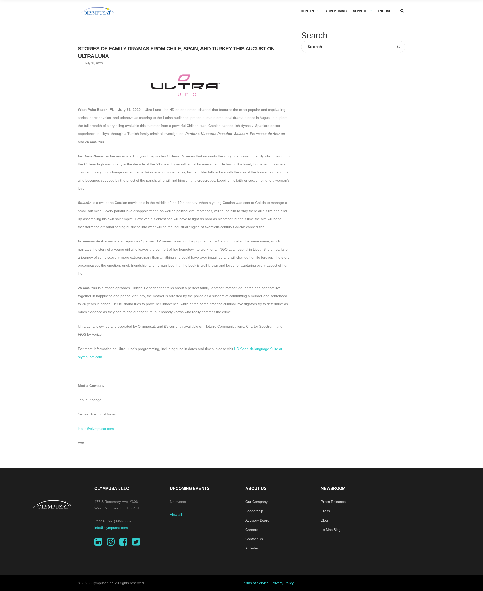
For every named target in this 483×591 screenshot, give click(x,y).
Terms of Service (255, 583)
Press (325, 511)
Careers (251, 530)
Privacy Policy (283, 583)
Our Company (256, 502)
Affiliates (252, 548)
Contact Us (254, 539)
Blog (324, 520)
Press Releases (333, 502)
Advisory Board (257, 520)
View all (176, 515)
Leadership (254, 511)
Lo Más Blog (331, 530)
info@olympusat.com (111, 528)
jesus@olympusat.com (96, 429)
